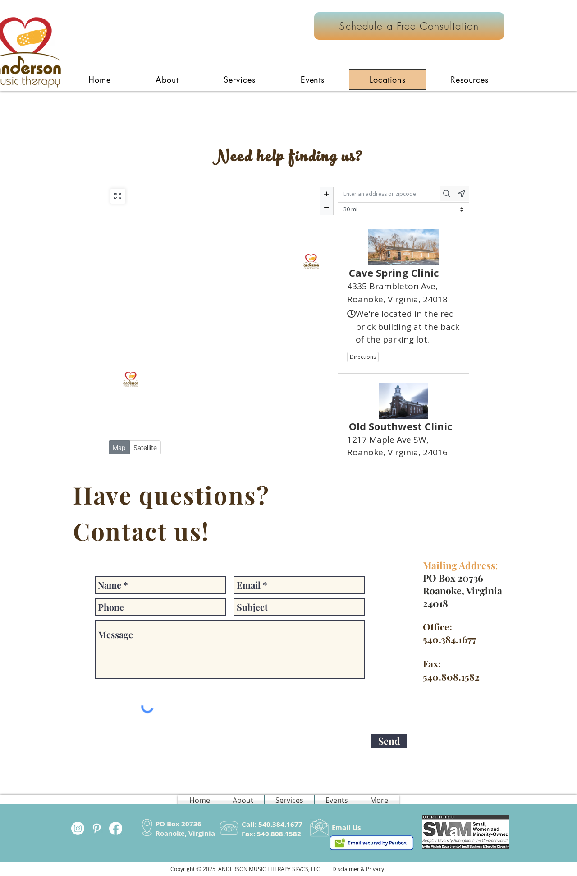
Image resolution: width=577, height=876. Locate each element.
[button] (239, 79)
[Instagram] (77, 828)
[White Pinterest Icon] (96, 828)
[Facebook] (115, 828)
